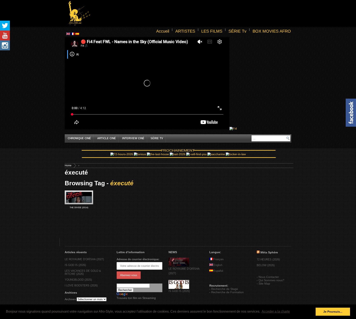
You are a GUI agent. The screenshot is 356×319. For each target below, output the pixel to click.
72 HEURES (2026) (268, 259)
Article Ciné (106, 138)
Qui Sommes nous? (271, 280)
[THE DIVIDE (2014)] (79, 197)
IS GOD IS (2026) (75, 265)
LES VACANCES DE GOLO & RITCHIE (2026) (83, 272)
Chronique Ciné (79, 138)
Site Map (264, 283)
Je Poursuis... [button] (332, 311)
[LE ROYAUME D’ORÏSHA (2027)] (179, 265)
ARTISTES (185, 31)
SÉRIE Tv (237, 31)
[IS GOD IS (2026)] (179, 287)
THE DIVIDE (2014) (79, 207)
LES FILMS (211, 31)
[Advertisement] (191, 13)
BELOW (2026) (266, 265)
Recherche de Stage (224, 289)
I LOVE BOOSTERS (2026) (81, 285)
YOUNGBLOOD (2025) (78, 279)
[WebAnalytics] (217, 279)
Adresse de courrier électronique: (138, 259)
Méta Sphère (269, 252)
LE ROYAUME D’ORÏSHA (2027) (84, 259)
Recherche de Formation (227, 292)
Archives (70, 299)
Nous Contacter (269, 277)
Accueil (162, 31)
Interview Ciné (133, 138)
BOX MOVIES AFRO (272, 31)
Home (68, 165)
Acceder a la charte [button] (276, 311)
